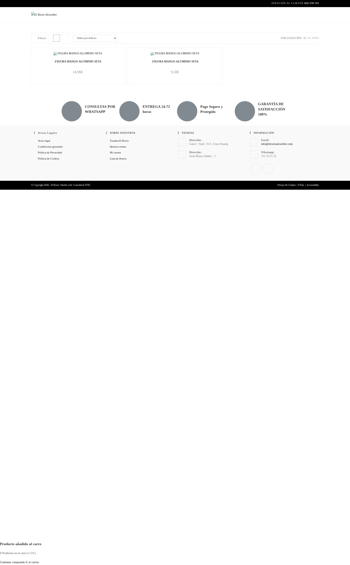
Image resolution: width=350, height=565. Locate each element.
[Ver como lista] (65, 38)
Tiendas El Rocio (119, 140)
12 (304, 38)
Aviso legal (44, 140)
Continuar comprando (12, 562)
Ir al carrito (32, 562)
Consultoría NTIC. (82, 185)
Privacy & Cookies (286, 185)
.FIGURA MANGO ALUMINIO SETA (77, 61)
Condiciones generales (50, 146)
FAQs (301, 185)
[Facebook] (256, 168)
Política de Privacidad (50, 152)
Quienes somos (118, 146)
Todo (315, 38)
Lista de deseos (118, 158)
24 (309, 38)
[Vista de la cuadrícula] (56, 38)
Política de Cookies (48, 158)
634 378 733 (311, 3)
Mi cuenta (115, 152)
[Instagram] (267, 168)
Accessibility (312, 185)
